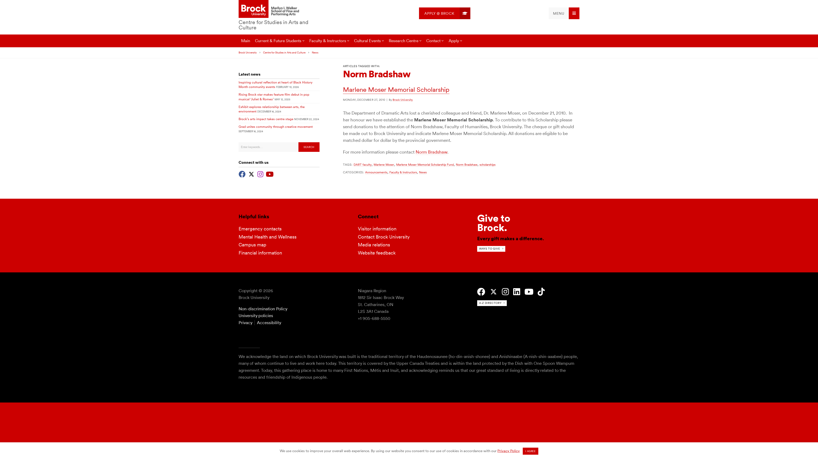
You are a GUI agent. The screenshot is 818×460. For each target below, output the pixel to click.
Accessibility (269, 322)
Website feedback (377, 253)
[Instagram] (260, 173)
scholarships (487, 164)
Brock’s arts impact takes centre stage (266, 119)
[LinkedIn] (516, 292)
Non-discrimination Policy (263, 308)
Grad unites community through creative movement (276, 127)
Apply (454, 40)
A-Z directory (490, 303)
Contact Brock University (384, 237)
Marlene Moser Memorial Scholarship (396, 89)
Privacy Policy (508, 451)
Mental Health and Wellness (268, 237)
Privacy (245, 322)
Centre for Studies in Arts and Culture (273, 25)
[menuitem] (444, 13)
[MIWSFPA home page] (270, 9)
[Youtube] (270, 173)
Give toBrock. (493, 222)
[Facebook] (242, 173)
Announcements (376, 172)
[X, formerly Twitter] (251, 173)
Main (245, 40)
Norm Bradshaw (431, 152)
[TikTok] (541, 292)
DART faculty (363, 164)
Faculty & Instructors (403, 172)
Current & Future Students (278, 40)
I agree (530, 451)
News (315, 52)
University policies (256, 315)
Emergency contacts (260, 228)
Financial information (260, 253)
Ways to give (489, 248)
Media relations (374, 244)
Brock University (248, 52)
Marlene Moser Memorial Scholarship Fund (425, 164)
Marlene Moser (384, 164)
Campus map (252, 244)
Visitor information (377, 228)
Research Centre (403, 40)
